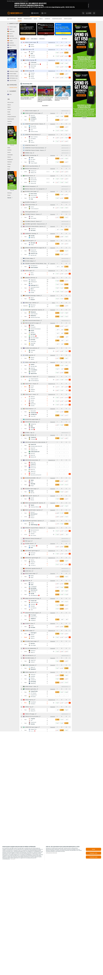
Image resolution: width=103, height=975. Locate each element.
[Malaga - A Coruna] (45, 77)
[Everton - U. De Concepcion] (45, 208)
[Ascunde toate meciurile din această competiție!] (69, 42)
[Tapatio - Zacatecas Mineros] (45, 506)
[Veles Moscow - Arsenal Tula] (45, 591)
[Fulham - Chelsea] (45, 45)
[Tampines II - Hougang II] (45, 619)
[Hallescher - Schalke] (45, 291)
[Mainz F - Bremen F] (45, 298)
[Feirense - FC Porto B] (45, 564)
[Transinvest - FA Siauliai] (45, 438)
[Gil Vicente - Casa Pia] (45, 554)
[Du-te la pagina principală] (16, 13)
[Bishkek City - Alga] (45, 425)
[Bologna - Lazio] (45, 52)
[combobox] (65, 39)
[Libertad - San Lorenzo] (45, 534)
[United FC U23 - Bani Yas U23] (45, 254)
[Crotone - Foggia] (45, 401)
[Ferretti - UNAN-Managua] (45, 524)
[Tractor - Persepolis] (45, 326)
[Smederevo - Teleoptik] (45, 605)
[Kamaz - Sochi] (45, 583)
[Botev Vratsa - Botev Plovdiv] (45, 194)
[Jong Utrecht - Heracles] (45, 723)
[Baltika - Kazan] (45, 576)
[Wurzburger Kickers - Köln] (45, 288)
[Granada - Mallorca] (45, 637)
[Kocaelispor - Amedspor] (45, 703)
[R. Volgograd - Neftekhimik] (45, 587)
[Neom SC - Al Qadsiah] (45, 116)
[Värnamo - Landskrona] (45, 679)
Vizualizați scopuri (93, 857)
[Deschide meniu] (94, 13)
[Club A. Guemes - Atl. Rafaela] (45, 137)
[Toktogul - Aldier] (45, 428)
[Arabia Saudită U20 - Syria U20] (45, 452)
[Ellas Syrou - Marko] (45, 306)
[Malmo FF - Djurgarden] (45, 668)
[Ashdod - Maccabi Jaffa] (45, 365)
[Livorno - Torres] (45, 387)
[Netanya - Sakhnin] (45, 358)
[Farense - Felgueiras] (45, 561)
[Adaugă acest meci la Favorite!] (21, 45)
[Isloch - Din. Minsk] (45, 158)
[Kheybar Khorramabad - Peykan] (45, 329)
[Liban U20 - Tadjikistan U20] (45, 449)
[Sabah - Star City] (45, 492)
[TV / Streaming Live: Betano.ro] (53, 56)
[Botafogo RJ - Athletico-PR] (45, 171)
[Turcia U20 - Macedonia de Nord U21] (45, 474)
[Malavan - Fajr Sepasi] (45, 333)
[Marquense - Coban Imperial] (45, 313)
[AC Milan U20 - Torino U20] (45, 415)
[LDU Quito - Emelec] (45, 244)
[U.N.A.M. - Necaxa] (45, 499)
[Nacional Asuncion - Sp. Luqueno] (45, 531)
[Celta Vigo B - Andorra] (45, 633)
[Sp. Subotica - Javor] (45, 609)
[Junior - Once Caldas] (45, 217)
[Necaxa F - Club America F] (45, 513)
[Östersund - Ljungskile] (45, 675)
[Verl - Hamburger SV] (45, 284)
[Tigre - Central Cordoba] (45, 130)
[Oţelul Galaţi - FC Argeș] (45, 67)
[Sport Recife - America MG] (45, 182)
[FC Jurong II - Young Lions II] (45, 616)
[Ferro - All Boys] (45, 141)
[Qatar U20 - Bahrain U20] (45, 456)
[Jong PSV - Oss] (45, 719)
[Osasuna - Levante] (45, 74)
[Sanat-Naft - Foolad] (45, 344)
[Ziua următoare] (70, 39)
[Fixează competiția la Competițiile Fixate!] (38, 110)
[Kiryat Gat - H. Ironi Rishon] (45, 369)
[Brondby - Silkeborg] (45, 236)
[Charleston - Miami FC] (45, 651)
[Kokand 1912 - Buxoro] (45, 730)
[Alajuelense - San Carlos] (45, 229)
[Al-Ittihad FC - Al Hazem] (45, 120)
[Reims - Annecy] (45, 273)
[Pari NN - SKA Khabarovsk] (45, 594)
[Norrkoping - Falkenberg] (45, 682)
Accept (93, 849)
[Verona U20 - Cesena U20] (45, 412)
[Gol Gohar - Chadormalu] (45, 340)
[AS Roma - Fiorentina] (45, 56)
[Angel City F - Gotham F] (45, 661)
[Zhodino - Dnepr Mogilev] (45, 162)
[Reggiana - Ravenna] (45, 390)
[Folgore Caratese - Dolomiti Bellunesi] (45, 379)
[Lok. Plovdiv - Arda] (45, 198)
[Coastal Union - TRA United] (45, 695)
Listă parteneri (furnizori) (51, 852)
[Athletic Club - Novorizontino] (45, 179)
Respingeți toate (93, 853)
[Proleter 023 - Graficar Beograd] (45, 601)
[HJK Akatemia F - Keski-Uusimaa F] (45, 266)
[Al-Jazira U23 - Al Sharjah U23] (45, 251)
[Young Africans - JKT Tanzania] (45, 692)
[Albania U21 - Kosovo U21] (45, 467)
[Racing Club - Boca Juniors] (45, 127)
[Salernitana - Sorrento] (45, 404)
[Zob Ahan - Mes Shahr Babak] (45, 337)
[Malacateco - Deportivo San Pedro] (45, 316)
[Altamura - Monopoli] (45, 397)
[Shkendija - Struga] (45, 484)
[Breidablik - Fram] (45, 351)
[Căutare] (83, 13)
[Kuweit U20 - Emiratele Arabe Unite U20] (45, 445)
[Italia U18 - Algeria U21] (45, 470)
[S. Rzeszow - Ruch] (45, 546)
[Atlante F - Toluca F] (45, 516)
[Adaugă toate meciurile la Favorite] (21, 42)
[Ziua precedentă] (59, 39)
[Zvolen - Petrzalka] (45, 626)
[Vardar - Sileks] (45, 481)
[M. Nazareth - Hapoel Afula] (45, 372)
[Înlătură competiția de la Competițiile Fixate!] (37, 42)
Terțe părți (12, 858)
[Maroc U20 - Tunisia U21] (45, 463)
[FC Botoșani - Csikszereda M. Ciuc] (45, 63)
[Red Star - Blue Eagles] (45, 644)
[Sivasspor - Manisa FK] (45, 710)
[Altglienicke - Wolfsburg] (45, 281)
